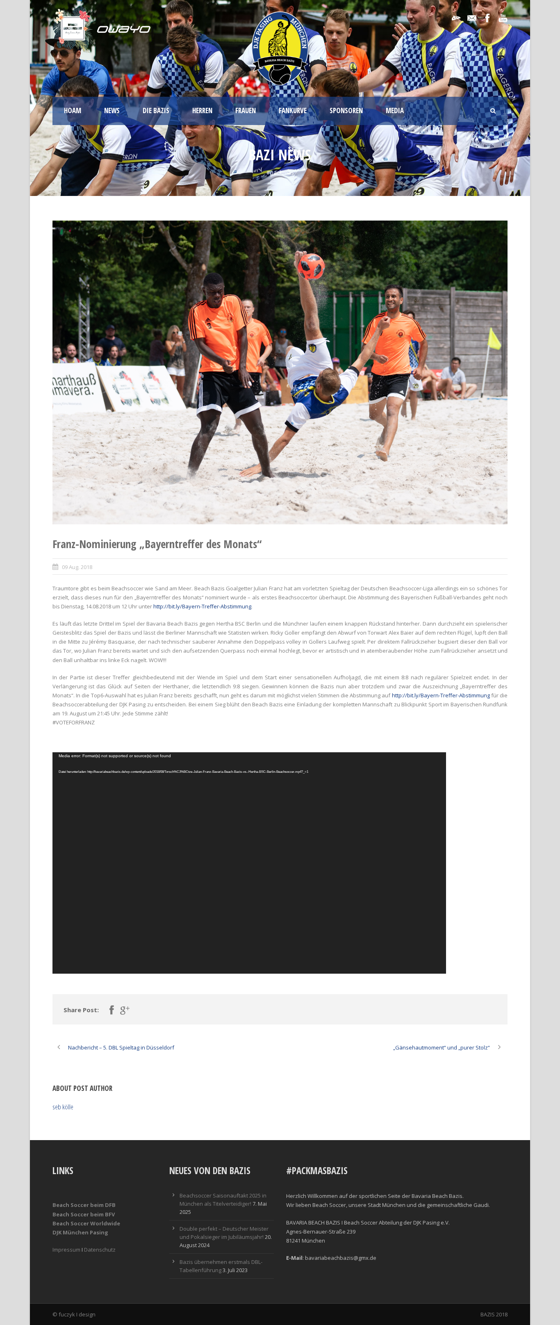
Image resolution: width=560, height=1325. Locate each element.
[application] (249, 863)
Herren (202, 110)
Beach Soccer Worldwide (86, 1223)
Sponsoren (346, 110)
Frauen (245, 110)
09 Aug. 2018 (77, 567)
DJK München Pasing (80, 1232)
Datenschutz (100, 1249)
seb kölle (62, 1106)
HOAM (72, 110)
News (112, 110)
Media (395, 110)
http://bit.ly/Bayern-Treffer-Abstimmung (202, 606)
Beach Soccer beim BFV (83, 1214)
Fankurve (293, 110)
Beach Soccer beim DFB (84, 1205)
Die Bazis (156, 110)
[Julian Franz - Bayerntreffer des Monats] (280, 372)
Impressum (66, 1249)
